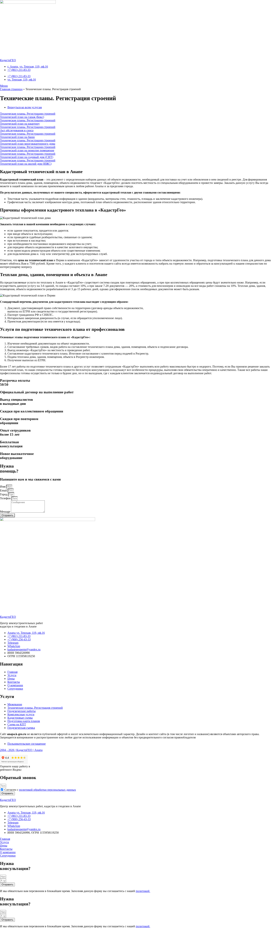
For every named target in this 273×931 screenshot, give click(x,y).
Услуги (11, 675)
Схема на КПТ (16, 724)
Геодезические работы (21, 711)
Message (5, 511)
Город (4, 494)
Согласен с (40, 789)
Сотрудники (15, 688)
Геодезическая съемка (21, 727)
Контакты (13, 682)
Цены (11, 678)
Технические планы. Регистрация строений (35, 707)
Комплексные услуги (20, 714)
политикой (143, 891)
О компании (15, 685)
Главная (12, 671)
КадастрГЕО (8, 60)
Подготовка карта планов (23, 721)
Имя (3, 486)
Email (4, 490)
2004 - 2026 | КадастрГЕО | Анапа (21, 750)
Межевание (14, 704)
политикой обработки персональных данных (47, 789)
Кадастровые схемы (20, 717)
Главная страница (11, 89)
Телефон (6, 498)
